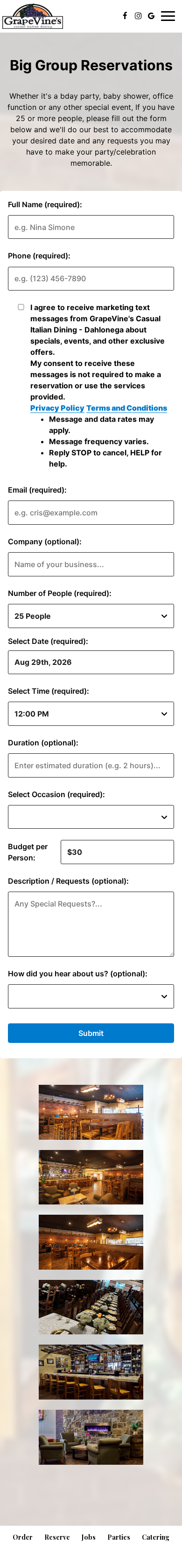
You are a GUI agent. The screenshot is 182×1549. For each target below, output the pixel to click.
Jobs (89, 1537)
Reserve (57, 1537)
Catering (155, 1537)
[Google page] (151, 15)
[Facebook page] (125, 15)
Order (23, 1537)
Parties (118, 1537)
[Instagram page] (138, 15)
